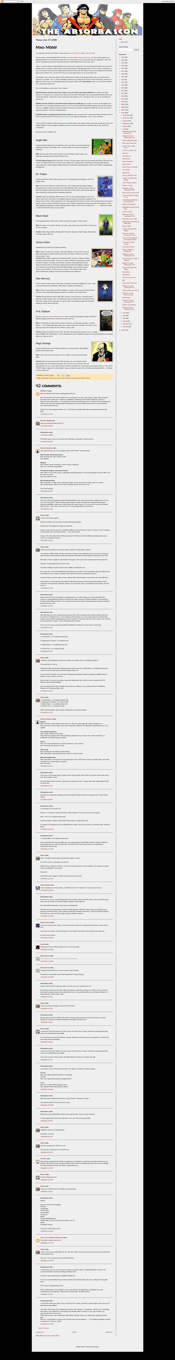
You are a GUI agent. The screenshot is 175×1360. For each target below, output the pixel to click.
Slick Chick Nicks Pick (129, 143)
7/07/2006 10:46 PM (46, 938)
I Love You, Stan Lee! (129, 150)
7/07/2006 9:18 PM (46, 766)
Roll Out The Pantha (129, 204)
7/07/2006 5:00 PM (46, 491)
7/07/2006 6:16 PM (46, 540)
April (124, 318)
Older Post (109, 1332)
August (125, 126)
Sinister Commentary (129, 305)
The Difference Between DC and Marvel (130, 200)
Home (75, 1332)
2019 (123, 76)
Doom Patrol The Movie (130, 167)
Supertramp (126, 159)
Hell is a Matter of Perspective (128, 250)
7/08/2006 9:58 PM (46, 1152)
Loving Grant (126, 156)
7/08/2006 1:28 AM (46, 997)
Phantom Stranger (71, 378)
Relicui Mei (124, 42)
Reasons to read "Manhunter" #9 (128, 286)
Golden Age (44, 378)
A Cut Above (126, 272)
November (126, 118)
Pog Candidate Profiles (129, 140)
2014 (123, 90)
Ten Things (126, 170)
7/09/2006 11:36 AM (46, 1231)
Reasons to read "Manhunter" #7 (128, 301)
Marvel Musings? (127, 161)
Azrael (42, 944)
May (124, 315)
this (61, 423)
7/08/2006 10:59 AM (46, 1105)
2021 (123, 71)
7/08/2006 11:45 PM (46, 1168)
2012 (123, 96)
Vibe (78, 378)
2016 (123, 85)
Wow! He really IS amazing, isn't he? (129, 234)
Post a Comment (43, 1328)
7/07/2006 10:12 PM (46, 849)
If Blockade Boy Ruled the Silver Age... (130, 222)
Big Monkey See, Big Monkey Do (129, 132)
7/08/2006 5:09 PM (46, 1121)
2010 (123, 101)
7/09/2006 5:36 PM (46, 1294)
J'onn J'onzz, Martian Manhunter (51, 1237)
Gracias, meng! (127, 185)
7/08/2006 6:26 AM (46, 1022)
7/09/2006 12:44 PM (46, 1261)
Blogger (96, 1347)
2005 (123, 330)
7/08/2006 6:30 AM (46, 1042)
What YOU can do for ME (130, 192)
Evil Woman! (126, 297)
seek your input (90, 53)
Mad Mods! (126, 274)
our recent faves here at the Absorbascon (52, 316)
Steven (42, 515)
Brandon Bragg (45, 420)
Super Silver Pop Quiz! (129, 283)
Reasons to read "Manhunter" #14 (128, 136)
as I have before (74, 53)
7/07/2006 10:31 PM (46, 890)
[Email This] (62, 376)
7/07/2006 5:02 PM (46, 509)
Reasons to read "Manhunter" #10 (128, 264)
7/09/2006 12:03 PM (46, 1243)
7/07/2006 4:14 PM (46, 414)
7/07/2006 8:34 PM (46, 627)
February (126, 324)
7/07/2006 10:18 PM (46, 878)
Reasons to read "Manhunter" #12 (128, 215)
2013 (123, 93)
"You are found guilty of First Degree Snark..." (130, 238)
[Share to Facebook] (67, 376)
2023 (123, 65)
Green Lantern (61, 378)
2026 (123, 57)
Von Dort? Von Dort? (129, 277)
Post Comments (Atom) (52, 1335)
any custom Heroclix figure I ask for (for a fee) (80, 57)
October (125, 121)
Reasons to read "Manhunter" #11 (128, 255)
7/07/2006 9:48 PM (46, 799)
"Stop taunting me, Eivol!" (130, 290)
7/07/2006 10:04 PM (46, 829)
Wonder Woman (85, 378)
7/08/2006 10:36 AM (46, 1089)
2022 (123, 68)
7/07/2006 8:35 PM (46, 651)
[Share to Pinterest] (69, 376)
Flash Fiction (126, 164)
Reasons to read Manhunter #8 (127, 294)
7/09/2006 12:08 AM (46, 1180)
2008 (123, 107)
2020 (123, 74)
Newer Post (40, 1332)
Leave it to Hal (127, 211)
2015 (123, 88)
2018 (123, 79)
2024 (123, 63)
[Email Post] (58, 375)
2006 (123, 113)
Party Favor (126, 172)
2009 (123, 104)
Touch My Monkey (128, 247)
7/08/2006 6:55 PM (46, 1136)
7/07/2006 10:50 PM (46, 977)
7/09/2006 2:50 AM (46, 1191)
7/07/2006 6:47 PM (46, 588)
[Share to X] (65, 376)
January (125, 326)
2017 (123, 82)
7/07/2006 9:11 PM (46, 712)
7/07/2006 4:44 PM (46, 441)
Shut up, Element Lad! (129, 175)
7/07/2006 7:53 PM (46, 606)
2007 (123, 110)
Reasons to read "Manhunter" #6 (128, 308)
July (124, 129)
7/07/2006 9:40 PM (46, 786)
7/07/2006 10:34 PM (46, 916)
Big (123, 280)
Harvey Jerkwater (46, 448)
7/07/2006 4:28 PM (46, 426)
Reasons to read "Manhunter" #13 (128, 189)
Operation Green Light (129, 219)
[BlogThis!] (63, 376)
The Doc (43, 1158)
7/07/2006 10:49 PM (46, 961)
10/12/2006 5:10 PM (46, 1324)
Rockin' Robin (126, 226)
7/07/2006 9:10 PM (46, 691)
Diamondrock (45, 956)
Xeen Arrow (70, 105)
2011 (123, 99)
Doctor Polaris (45, 922)
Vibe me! (125, 153)
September (126, 123)
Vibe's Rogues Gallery (129, 182)
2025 (123, 60)
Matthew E (44, 391)
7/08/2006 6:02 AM (46, 1008)
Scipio (42, 547)
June (124, 313)
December (126, 115)
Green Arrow (52, 378)
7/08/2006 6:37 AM (46, 1060)
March (125, 321)
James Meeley (45, 885)
